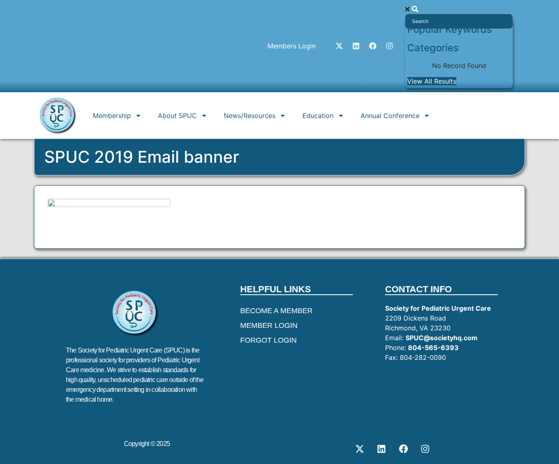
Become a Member (276, 311)
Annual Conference (390, 115)
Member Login (269, 325)
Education (318, 115)
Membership (112, 115)
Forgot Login (268, 340)
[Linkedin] (356, 46)
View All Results (431, 81)
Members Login (292, 46)
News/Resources (249, 115)
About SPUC (177, 115)
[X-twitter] (339, 46)
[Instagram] (389, 46)
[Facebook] (372, 46)
